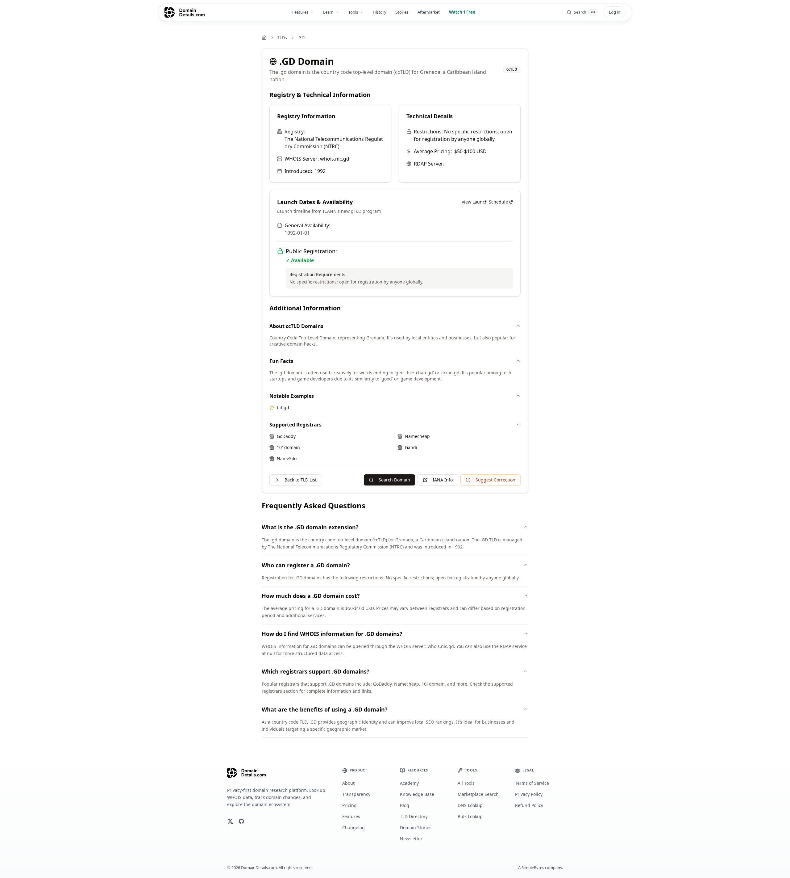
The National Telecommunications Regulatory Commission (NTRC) (334, 143)
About (348, 783)
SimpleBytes (533, 867)
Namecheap (417, 436)
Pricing (349, 805)
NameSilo (287, 458)
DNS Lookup (470, 805)
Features (300, 12)
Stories (402, 12)
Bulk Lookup (470, 816)
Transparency (356, 794)
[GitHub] (241, 821)
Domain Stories (415, 827)
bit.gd (283, 407)
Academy (409, 783)
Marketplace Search (478, 794)
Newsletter (411, 839)
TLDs (282, 37)
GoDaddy (286, 436)
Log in (614, 12)
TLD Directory (414, 816)
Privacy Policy (529, 794)
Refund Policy (529, 805)
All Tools (466, 783)
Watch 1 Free (462, 12)
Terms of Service (532, 783)
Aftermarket (429, 12)
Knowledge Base (417, 794)
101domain (288, 447)
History (379, 12)
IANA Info (443, 480)
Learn (328, 12)
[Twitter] (230, 821)
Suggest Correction (495, 480)
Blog (404, 805)
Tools (353, 12)
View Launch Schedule (485, 202)
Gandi (411, 447)
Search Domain (394, 480)
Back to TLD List (301, 480)
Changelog (353, 827)
